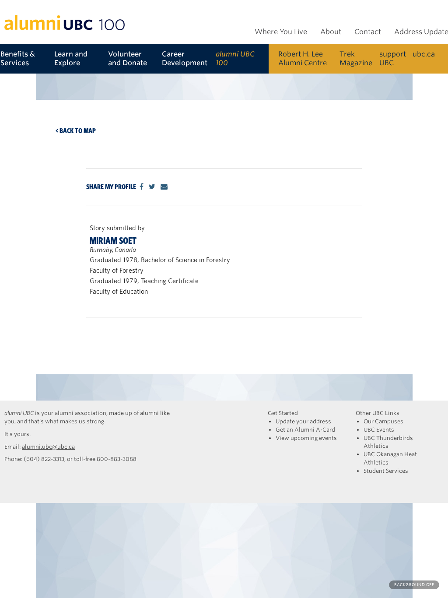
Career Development (184, 58)
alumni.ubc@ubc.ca (48, 446)
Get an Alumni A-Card (305, 429)
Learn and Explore (71, 58)
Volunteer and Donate (127, 58)
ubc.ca (424, 54)
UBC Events (379, 429)
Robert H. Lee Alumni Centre (302, 58)
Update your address (303, 421)
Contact (367, 32)
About (330, 32)
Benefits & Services (17, 58)
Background (414, 584)
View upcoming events (306, 438)
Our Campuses (383, 421)
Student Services (386, 471)
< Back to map (76, 131)
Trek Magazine (356, 58)
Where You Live (281, 32)
